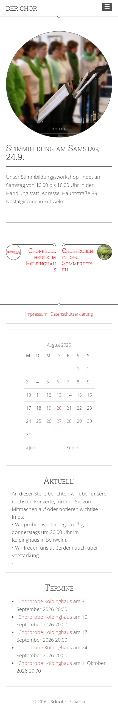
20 (59, 408)
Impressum (36, 314)
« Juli (30, 448)
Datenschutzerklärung (71, 314)
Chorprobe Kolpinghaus (45, 601)
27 (59, 421)
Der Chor (21, 8)
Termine (59, 128)
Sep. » (72, 448)
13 (59, 395)
